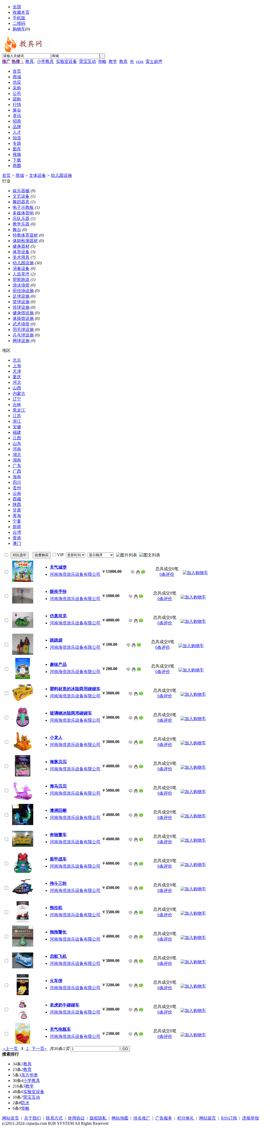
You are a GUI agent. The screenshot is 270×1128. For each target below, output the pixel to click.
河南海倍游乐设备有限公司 (75, 574)
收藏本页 (21, 12)
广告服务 (163, 1118)
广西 (17, 471)
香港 (17, 538)
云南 (17, 493)
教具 (123, 61)
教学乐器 (21, 224)
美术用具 (21, 257)
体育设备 (21, 252)
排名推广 (141, 1118)
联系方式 (54, 1118)
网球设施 (21, 340)
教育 (27, 1069)
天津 (17, 371)
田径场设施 (23, 290)
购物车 (19, 29)
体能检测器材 (25, 240)
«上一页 (10, 1048)
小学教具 (45, 61)
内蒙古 (19, 393)
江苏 (17, 415)
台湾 (17, 532)
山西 (17, 388)
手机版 (19, 18)
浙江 (17, 421)
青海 (17, 515)
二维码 (19, 23)
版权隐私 (98, 1118)
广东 (17, 465)
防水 (25, 1103)
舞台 (17, 229)
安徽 (17, 427)
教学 (113, 61)
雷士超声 (154, 61)
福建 (17, 432)
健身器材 (21, 246)
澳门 (17, 543)
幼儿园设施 (61, 175)
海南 (17, 477)
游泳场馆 (21, 285)
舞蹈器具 (21, 202)
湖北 (17, 454)
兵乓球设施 (23, 335)
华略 (102, 61)
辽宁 (17, 399)
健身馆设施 (23, 313)
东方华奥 (29, 1075)
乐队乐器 (21, 218)
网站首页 (10, 1118)
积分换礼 (185, 1118)
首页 (6, 175)
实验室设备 (66, 61)
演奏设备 (21, 268)
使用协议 (76, 1118)
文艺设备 (21, 196)
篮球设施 (21, 302)
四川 (17, 482)
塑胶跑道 (21, 279)
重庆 (17, 377)
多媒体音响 (23, 213)
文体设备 (37, 175)
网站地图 (120, 1118)
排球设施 (21, 307)
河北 (17, 382)
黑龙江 (19, 410)
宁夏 (17, 521)
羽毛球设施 (23, 329)
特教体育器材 (25, 235)
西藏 (17, 499)
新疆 (17, 526)
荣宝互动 (87, 61)
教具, (30, 61)
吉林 (17, 404)
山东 (17, 443)
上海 (17, 365)
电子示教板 (23, 207)
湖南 (17, 460)
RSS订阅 (229, 1118)
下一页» (39, 1048)
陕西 (17, 504)
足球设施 (21, 296)
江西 (17, 438)
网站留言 (207, 1118)
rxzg (139, 61)
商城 (20, 175)
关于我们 (32, 1118)
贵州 (17, 488)
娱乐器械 (21, 190)
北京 (17, 360)
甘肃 (17, 510)
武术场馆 (21, 324)
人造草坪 (21, 274)
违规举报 (250, 1118)
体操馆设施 (23, 318)
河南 (17, 449)
